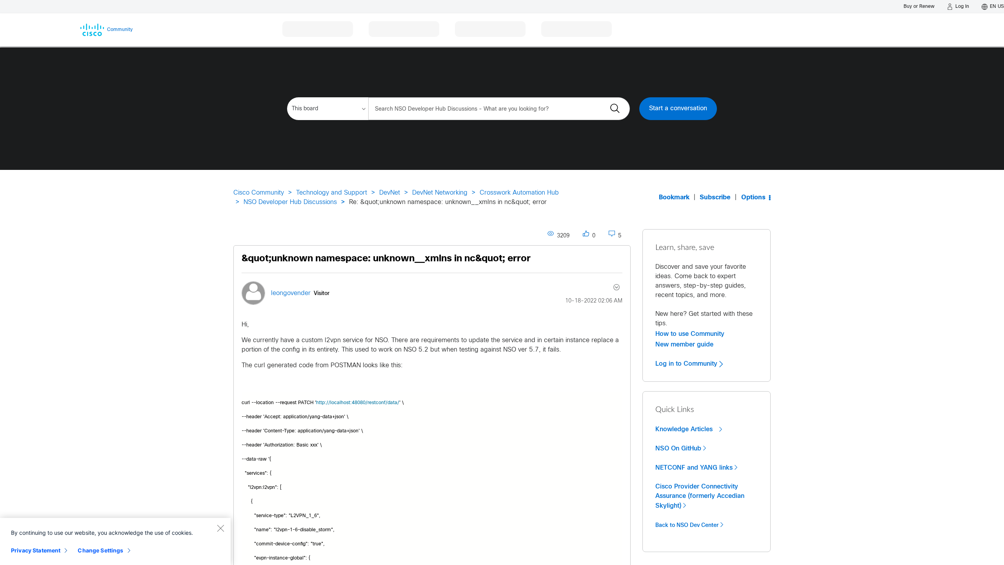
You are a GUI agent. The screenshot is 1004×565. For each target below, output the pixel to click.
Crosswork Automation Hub (519, 193)
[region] (115, 541)
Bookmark (674, 197)
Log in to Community (687, 363)
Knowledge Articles (685, 429)
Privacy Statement (35, 550)
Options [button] (753, 197)
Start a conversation (678, 108)
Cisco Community (258, 193)
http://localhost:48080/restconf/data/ (357, 403)
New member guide (684, 344)
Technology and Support (331, 193)
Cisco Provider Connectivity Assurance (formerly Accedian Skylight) (699, 496)
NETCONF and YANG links (694, 467)
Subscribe (715, 197)
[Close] (220, 528)
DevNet (389, 193)
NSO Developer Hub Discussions (290, 202)
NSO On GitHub (678, 448)
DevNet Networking (439, 193)
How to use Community (689, 334)
